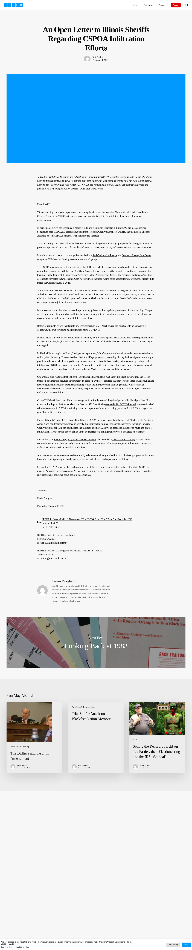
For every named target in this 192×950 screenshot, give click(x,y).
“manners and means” (133, 274)
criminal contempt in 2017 (50, 408)
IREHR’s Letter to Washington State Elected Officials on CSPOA (69, 550)
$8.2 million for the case (54, 412)
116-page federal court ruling (102, 357)
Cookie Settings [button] (173, 945)
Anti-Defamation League (104, 255)
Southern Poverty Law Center (136, 255)
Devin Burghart (97, 57)
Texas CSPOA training (123, 439)
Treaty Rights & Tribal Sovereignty (84, 707)
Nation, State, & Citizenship (19, 747)
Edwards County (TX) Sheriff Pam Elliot (65, 419)
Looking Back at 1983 (96, 642)
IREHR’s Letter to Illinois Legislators (55, 534)
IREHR (135, 740)
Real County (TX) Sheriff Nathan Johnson (75, 439)
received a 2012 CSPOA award (120, 404)
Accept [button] (186, 944)
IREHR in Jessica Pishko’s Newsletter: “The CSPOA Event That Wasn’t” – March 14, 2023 (87, 519)
